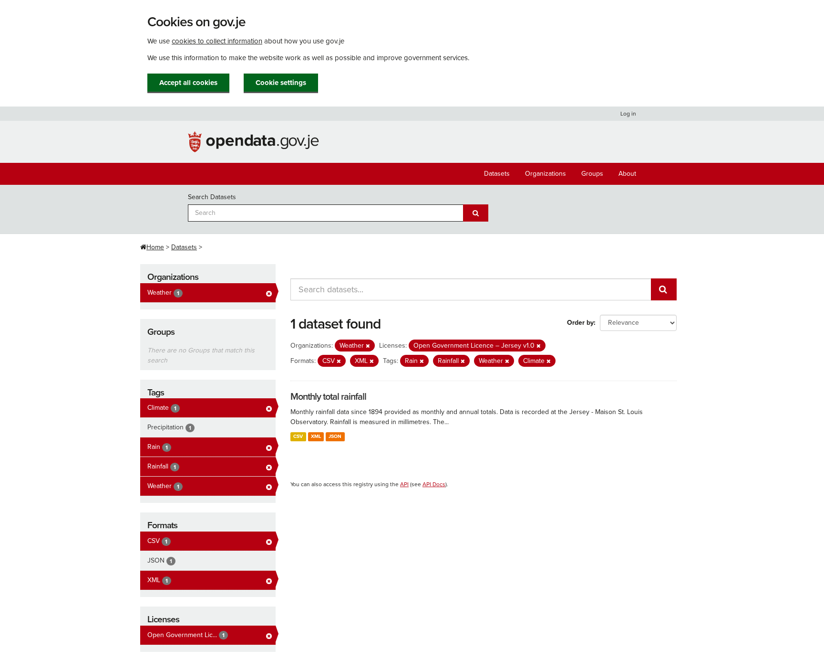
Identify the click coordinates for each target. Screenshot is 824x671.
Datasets (497, 174)
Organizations (545, 174)
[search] (664, 289)
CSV (298, 436)
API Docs (433, 484)
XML (316, 436)
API (404, 484)
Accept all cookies (188, 82)
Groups (592, 174)
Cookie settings (281, 82)
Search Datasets (212, 197)
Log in (628, 113)
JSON (335, 436)
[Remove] (368, 346)
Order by (580, 323)
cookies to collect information (217, 41)
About (627, 174)
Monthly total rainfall (328, 397)
